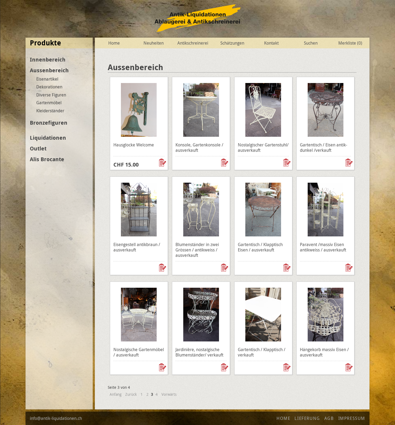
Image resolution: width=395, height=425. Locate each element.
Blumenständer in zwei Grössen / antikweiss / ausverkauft (197, 250)
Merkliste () (350, 43)
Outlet (38, 148)
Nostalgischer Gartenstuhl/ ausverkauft (263, 147)
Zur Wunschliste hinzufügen (163, 163)
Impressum (351, 418)
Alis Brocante (47, 159)
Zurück (131, 394)
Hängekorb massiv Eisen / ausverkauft (324, 352)
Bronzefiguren (48, 122)
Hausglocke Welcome (133, 145)
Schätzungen (232, 43)
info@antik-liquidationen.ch (56, 418)
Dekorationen (49, 87)
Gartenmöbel (49, 103)
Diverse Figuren (51, 95)
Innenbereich (48, 59)
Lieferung (307, 418)
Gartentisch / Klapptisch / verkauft (261, 352)
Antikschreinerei (192, 43)
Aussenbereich (49, 70)
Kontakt (271, 43)
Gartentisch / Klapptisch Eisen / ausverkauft (260, 247)
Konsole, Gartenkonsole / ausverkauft (199, 147)
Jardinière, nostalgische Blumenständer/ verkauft (199, 352)
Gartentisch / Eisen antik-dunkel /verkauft (323, 147)
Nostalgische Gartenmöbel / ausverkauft (138, 352)
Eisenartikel (47, 79)
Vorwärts (169, 394)
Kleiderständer (50, 111)
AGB (329, 418)
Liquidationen (48, 137)
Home (114, 43)
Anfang (115, 394)
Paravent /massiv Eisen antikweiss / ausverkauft (323, 247)
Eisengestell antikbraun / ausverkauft (136, 247)
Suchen (311, 43)
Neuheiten (153, 43)
